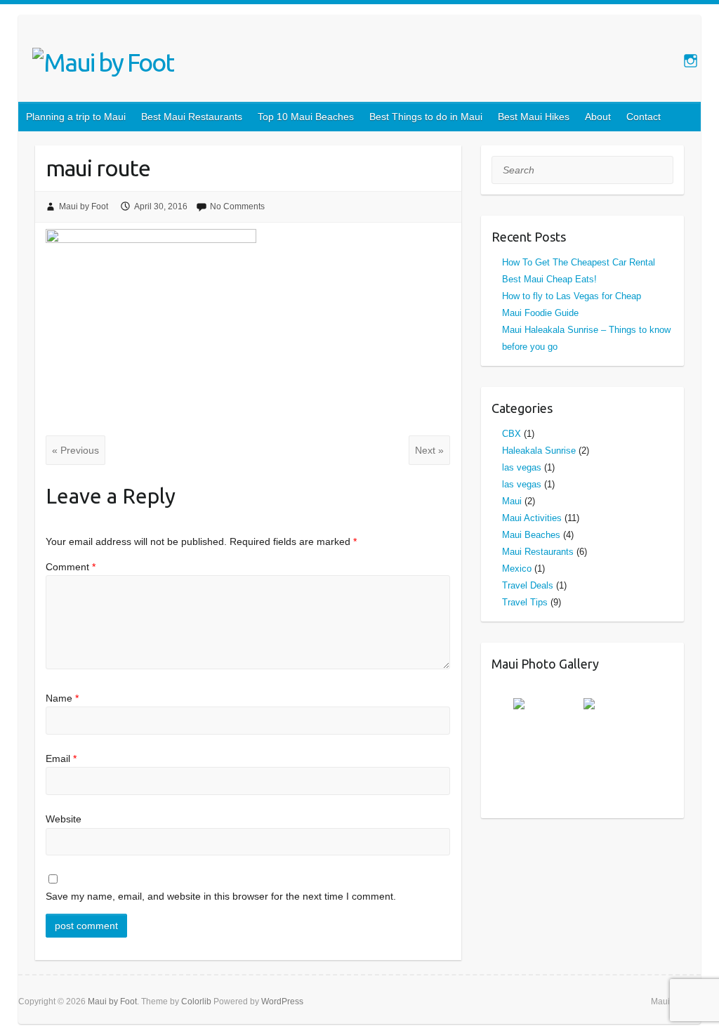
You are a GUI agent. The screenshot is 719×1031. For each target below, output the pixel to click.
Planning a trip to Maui (76, 116)
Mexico (517, 568)
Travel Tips (525, 602)
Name (62, 698)
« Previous (75, 450)
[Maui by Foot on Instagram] (690, 61)
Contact (643, 116)
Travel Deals (527, 585)
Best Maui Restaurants (191, 116)
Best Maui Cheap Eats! (549, 279)
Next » (429, 450)
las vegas (521, 467)
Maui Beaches (531, 535)
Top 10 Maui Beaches (306, 116)
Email (61, 758)
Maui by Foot (83, 206)
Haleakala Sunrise (539, 450)
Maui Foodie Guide (540, 313)
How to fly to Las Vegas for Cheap (571, 296)
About (598, 116)
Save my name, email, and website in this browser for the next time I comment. (221, 896)
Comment (70, 566)
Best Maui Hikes (533, 116)
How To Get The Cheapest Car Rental (578, 262)
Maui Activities (532, 518)
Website (63, 819)
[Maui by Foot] (103, 62)
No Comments (237, 206)
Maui (512, 501)
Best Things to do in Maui (425, 116)
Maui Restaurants (538, 551)
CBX (511, 433)
